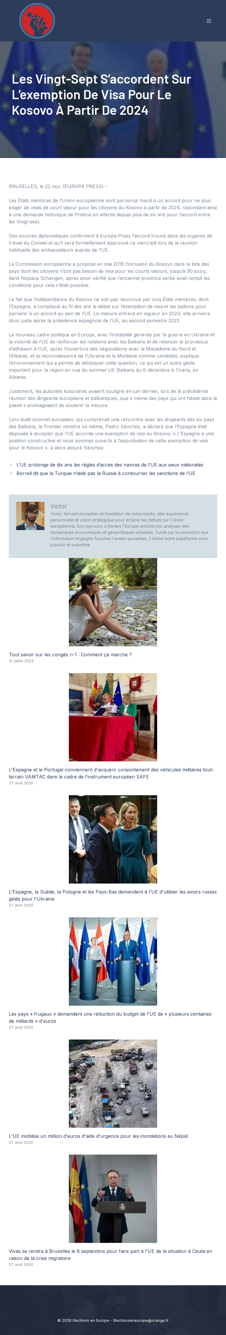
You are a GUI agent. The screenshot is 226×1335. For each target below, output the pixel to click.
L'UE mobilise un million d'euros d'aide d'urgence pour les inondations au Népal (98, 1136)
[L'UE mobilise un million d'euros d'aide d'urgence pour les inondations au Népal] (113, 1124)
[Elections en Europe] (38, 20)
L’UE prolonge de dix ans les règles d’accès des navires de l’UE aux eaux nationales (109, 465)
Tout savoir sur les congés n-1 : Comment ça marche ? (70, 654)
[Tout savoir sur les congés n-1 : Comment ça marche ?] (113, 643)
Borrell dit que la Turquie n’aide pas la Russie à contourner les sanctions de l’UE (105, 473)
